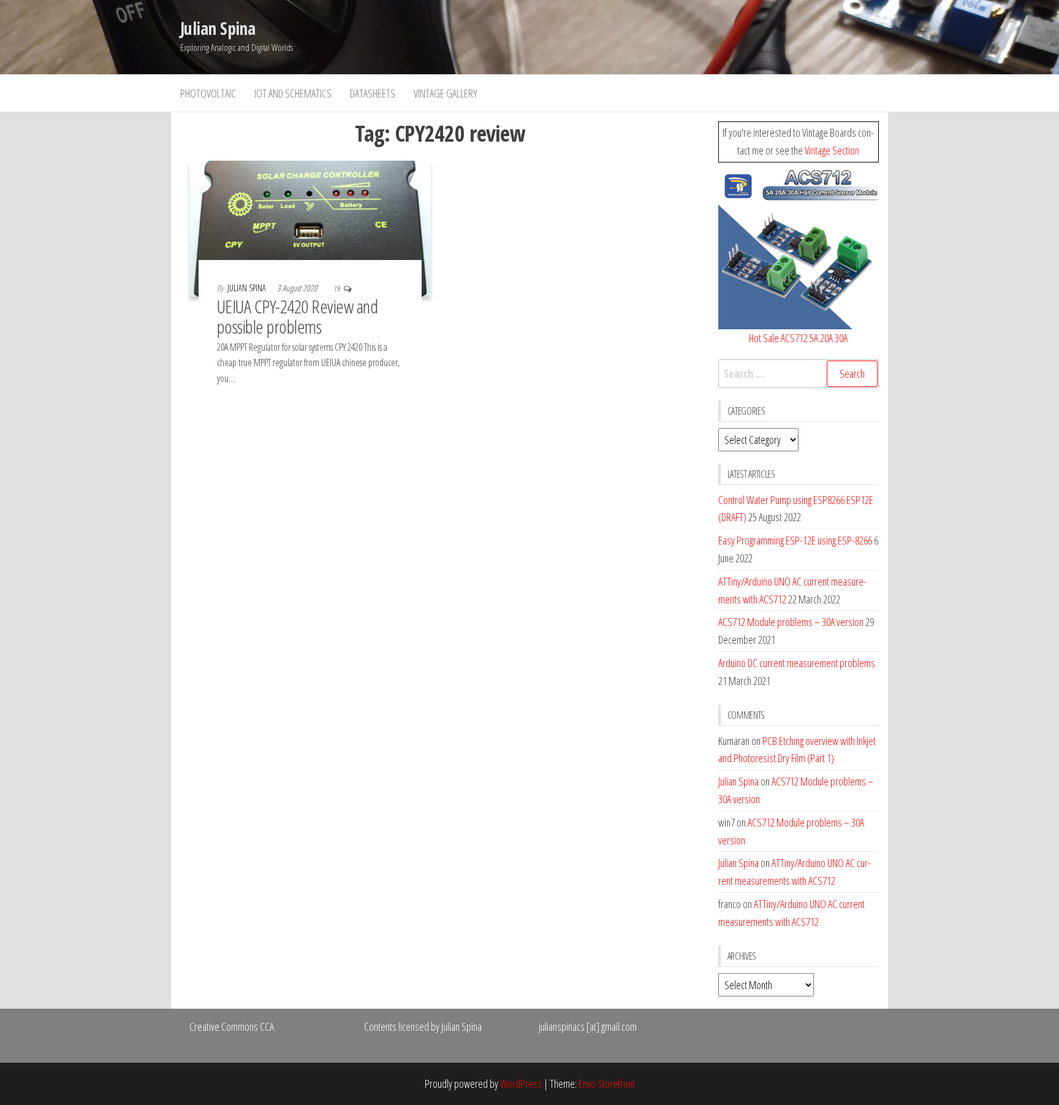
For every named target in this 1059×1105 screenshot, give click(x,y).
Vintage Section (832, 150)
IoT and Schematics (293, 93)
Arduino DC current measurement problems (796, 663)
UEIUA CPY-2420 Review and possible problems (297, 316)
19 (337, 288)
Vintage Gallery (445, 93)
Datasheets (372, 93)
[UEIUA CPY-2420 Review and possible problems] (310, 227)
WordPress (521, 1083)
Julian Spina (217, 28)
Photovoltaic (208, 93)
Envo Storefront (607, 1083)
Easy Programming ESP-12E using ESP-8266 (795, 540)
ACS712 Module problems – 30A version (791, 621)
